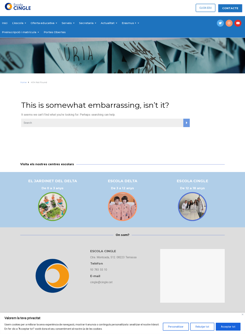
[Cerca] (242, 314)
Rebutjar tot (202, 326)
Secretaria (86, 23)
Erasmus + (129, 23)
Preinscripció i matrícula (19, 32)
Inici (5, 23)
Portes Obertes (55, 32)
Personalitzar (175, 326)
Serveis (67, 23)
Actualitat (107, 23)
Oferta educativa (42, 23)
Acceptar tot (228, 326)
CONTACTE (230, 8)
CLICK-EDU (205, 7)
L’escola (17, 23)
